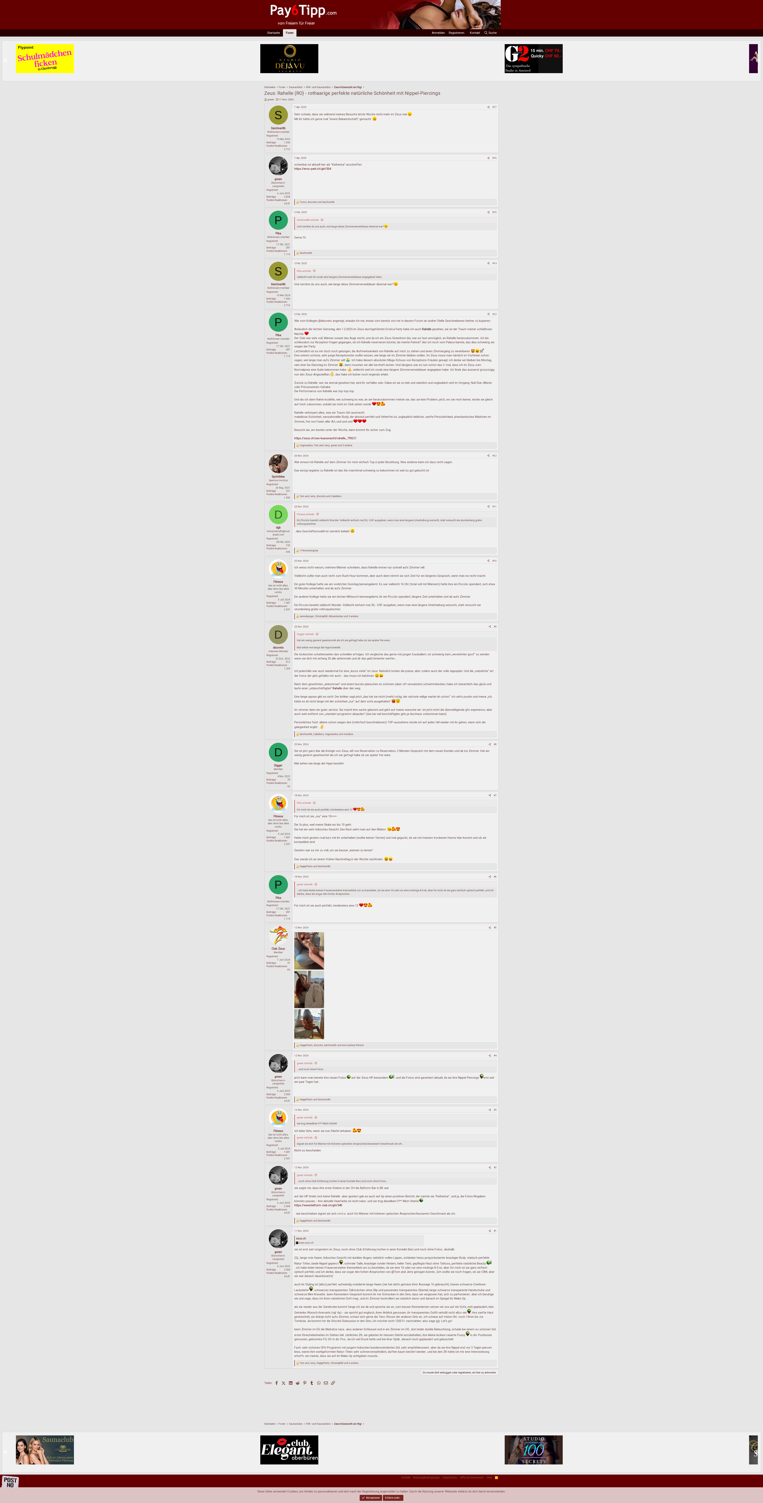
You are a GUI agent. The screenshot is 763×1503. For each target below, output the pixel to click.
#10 (494, 561)
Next (758, 61)
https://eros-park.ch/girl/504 (312, 169)
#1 (495, 1231)
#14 (494, 263)
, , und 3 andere (326, 445)
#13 (494, 314)
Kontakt (406, 1477)
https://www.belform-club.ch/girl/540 (318, 1205)
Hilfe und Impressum (472, 1477)
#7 (495, 795)
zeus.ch (301, 1238)
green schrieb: (305, 884)
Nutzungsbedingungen (426, 1477)
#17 (494, 107)
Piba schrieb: (304, 271)
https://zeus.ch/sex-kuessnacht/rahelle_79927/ (325, 438)
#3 (495, 1109)
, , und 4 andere (326, 734)
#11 (494, 506)
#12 (494, 455)
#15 (494, 212)
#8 (495, 744)
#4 (495, 1055)
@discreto (325, 321)
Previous (5, 61)
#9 (495, 626)
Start (489, 1477)
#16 (494, 158)
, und (317, 202)
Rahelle (337, 688)
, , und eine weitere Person (332, 1045)
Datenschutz (450, 1477)
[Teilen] (488, 107)
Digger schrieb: (305, 634)
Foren (289, 33)
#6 (495, 876)
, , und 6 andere (329, 1363)
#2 (495, 1167)
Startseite (273, 33)
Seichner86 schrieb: (308, 219)
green (270, 99)
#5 (495, 927)
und (315, 866)
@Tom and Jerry (402, 1272)
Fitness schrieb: (306, 514)
